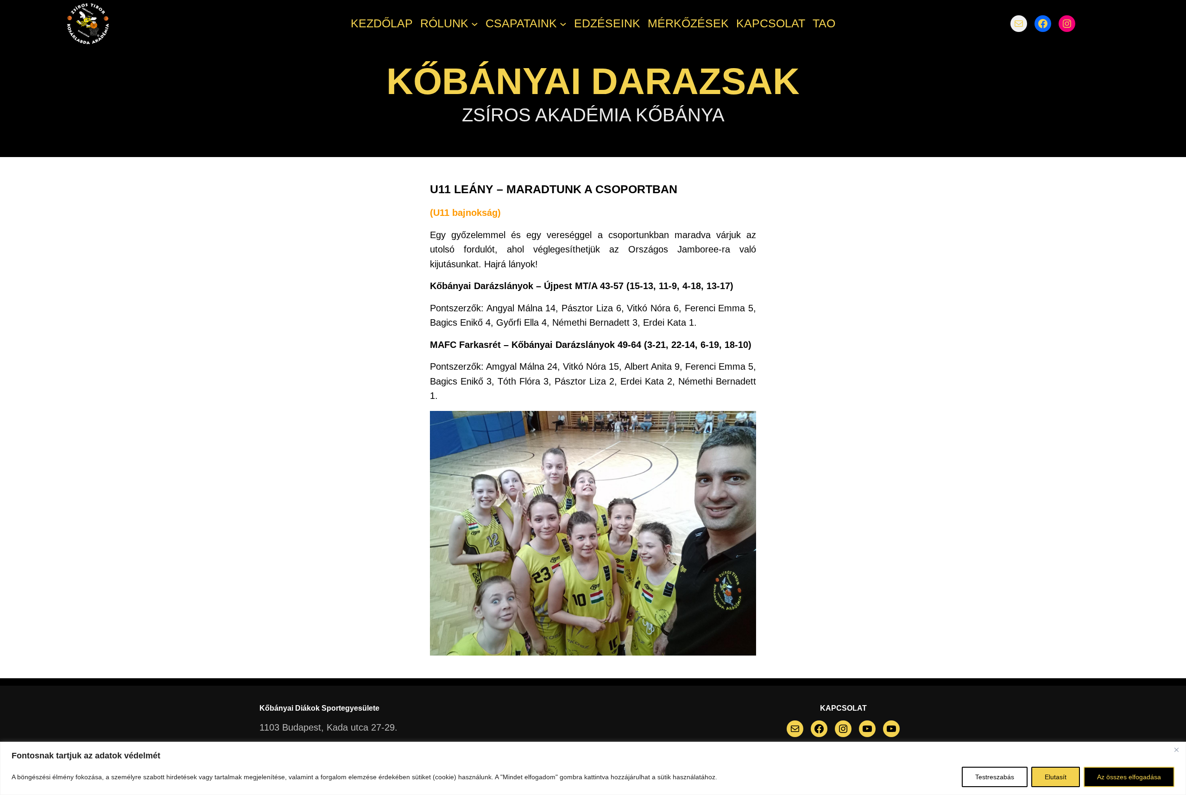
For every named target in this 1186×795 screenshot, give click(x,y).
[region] (593, 768)
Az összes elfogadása (1129, 777)
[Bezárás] (1176, 749)
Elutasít (1055, 777)
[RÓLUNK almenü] (474, 23)
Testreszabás (994, 777)
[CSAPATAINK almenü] (563, 23)
